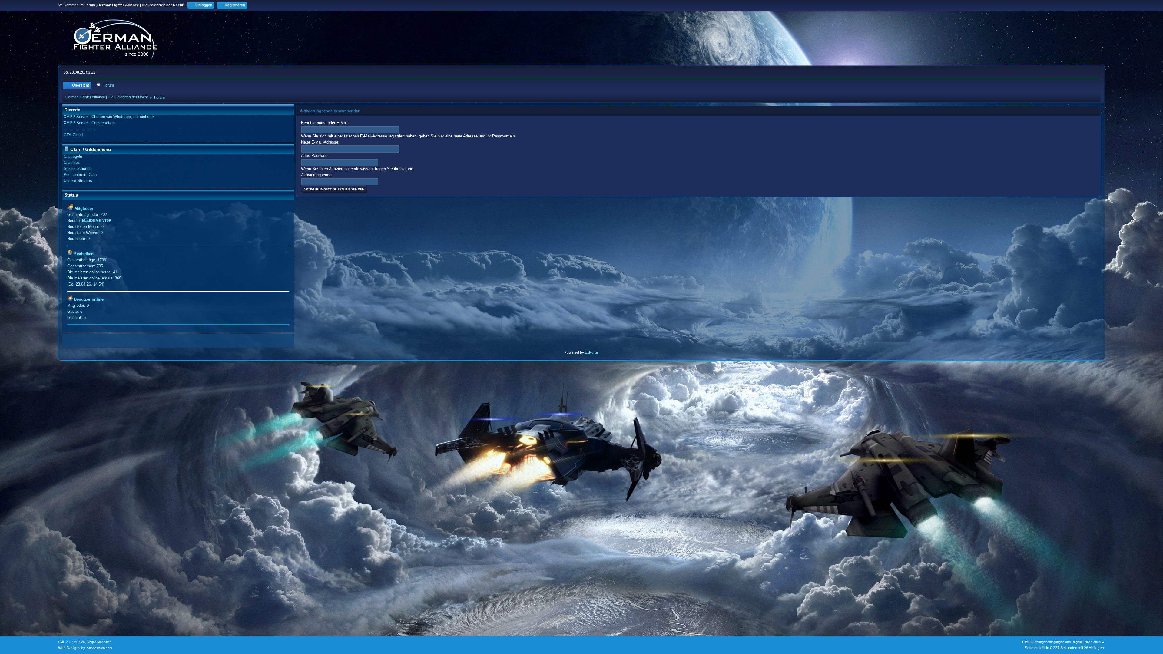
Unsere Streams (78, 180)
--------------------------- (80, 129)
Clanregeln (73, 156)
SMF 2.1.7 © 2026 (71, 642)
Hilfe (1025, 642)
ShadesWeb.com (99, 648)
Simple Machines (99, 642)
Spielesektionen (77, 168)
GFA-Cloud (73, 135)
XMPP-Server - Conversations (90, 123)
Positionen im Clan (80, 174)
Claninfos (72, 162)
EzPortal (592, 352)
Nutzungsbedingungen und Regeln (1056, 642)
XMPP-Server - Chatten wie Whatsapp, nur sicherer (109, 116)
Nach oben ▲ (1095, 642)
